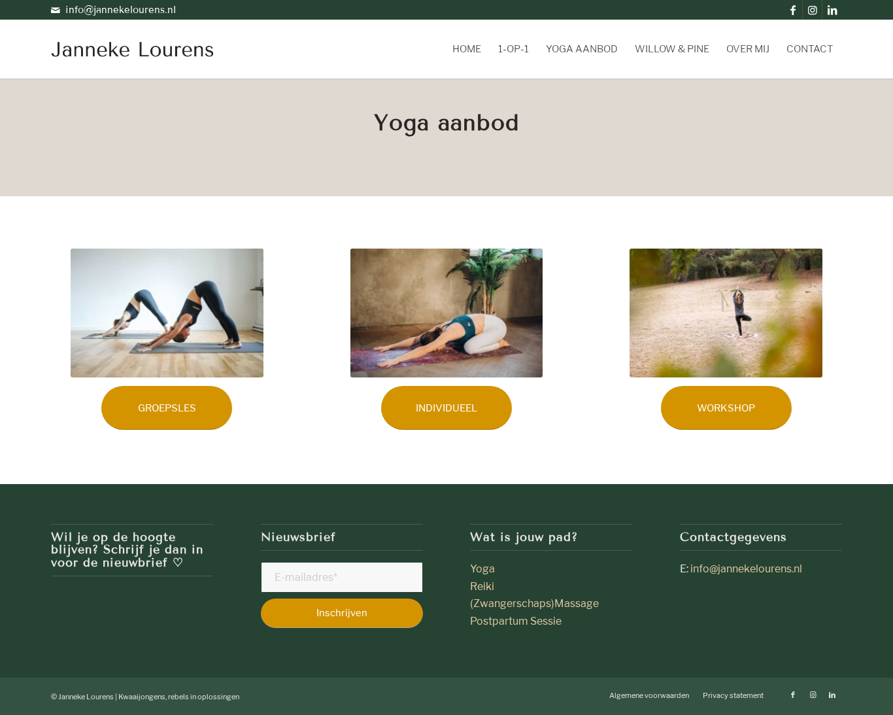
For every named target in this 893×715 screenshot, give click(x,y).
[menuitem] (467, 49)
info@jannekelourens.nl (120, 10)
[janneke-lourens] (132, 49)
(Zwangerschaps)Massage (534, 603)
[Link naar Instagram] (812, 10)
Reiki (482, 586)
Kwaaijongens (141, 696)
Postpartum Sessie (516, 621)
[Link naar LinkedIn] (832, 10)
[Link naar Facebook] (792, 10)
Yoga (483, 569)
